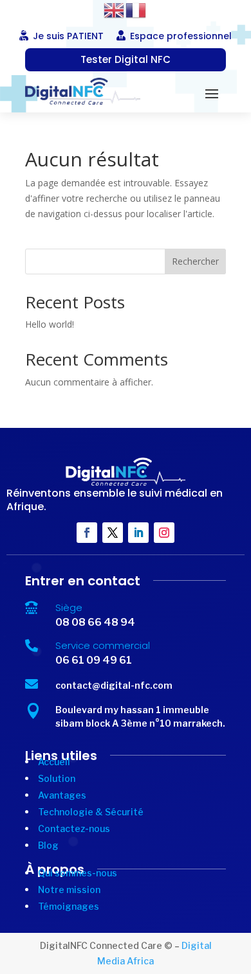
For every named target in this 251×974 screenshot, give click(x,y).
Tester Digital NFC (125, 59)
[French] (136, 9)
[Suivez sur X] (112, 532)
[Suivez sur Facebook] (87, 532)
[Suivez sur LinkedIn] (138, 532)
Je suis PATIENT (68, 36)
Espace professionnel (181, 36)
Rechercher (195, 261)
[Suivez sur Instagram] (164, 532)
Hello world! (49, 324)
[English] (115, 9)
